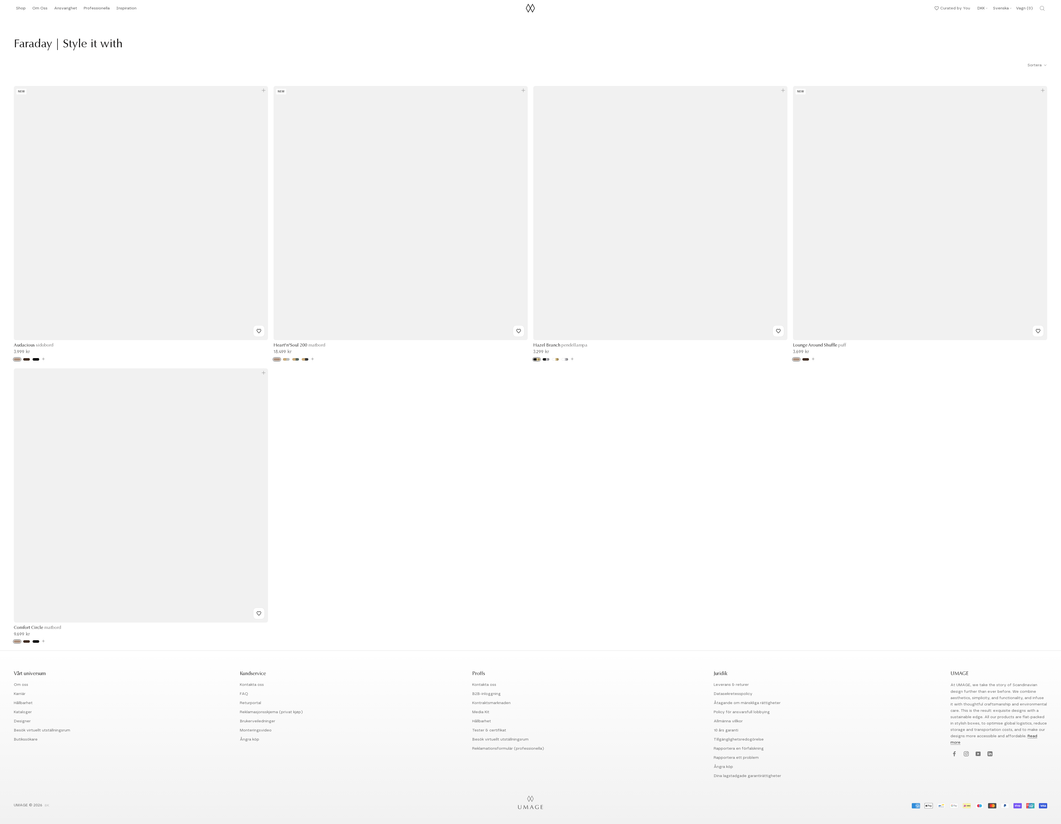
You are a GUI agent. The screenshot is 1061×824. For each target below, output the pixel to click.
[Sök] (1042, 8)
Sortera (1035, 65)
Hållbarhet (23, 703)
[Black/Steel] (546, 359)
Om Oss (40, 9)
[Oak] (17, 359)
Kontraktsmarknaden (491, 703)
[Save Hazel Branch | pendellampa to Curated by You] (778, 331)
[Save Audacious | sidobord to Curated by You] (259, 331)
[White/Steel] (564, 359)
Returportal (250, 703)
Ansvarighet (65, 9)
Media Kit (480, 712)
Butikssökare (26, 739)
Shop (21, 9)
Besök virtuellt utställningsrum (42, 730)
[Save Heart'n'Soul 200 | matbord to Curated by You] (518, 331)
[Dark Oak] (26, 359)
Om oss (21, 685)
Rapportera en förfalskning (739, 748)
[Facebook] (953, 754)
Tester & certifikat (489, 730)
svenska (1001, 8)
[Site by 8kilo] (47, 806)
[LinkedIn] (989, 754)
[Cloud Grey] (286, 359)
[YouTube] (977, 754)
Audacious (33, 345)
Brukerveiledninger (257, 721)
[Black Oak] (36, 359)
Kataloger (23, 712)
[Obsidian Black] (305, 359)
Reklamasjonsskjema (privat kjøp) (271, 712)
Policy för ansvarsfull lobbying (742, 712)
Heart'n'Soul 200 (299, 345)
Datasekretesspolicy (733, 694)
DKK (981, 8)
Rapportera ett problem (736, 758)
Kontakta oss (252, 685)
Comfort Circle (37, 628)
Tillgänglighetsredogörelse (739, 739)
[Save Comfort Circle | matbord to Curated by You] (259, 613)
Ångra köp (249, 739)
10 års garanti (726, 730)
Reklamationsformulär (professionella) (508, 748)
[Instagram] (965, 754)
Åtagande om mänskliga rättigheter (747, 703)
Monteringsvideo (256, 730)
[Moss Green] (295, 359)
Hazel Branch (560, 345)
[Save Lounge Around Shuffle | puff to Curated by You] (1038, 331)
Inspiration (126, 9)
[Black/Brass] (536, 359)
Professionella (97, 9)
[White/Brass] (555, 359)
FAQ (244, 694)
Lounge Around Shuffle (819, 345)
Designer (22, 721)
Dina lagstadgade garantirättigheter (747, 776)
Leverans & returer (731, 685)
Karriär (19, 694)
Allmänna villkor (728, 721)
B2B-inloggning (486, 694)
